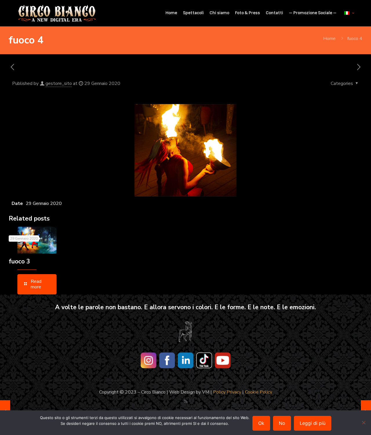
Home (329, 38)
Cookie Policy (258, 392)
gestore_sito (59, 83)
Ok (261, 423)
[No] (364, 422)
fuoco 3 (19, 261)
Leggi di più (312, 423)
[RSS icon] (185, 401)
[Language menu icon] (349, 13)
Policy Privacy (227, 392)
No (282, 423)
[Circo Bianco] (57, 13)
